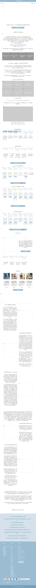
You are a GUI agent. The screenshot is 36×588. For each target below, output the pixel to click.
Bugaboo (12, 562)
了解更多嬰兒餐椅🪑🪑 (18, 205)
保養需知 (4, 550)
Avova (11, 553)
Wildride (12, 560)
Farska (11, 548)
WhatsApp (19, 549)
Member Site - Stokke (21, 550)
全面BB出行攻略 (13, 574)
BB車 (11, 566)
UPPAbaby (12, 561)
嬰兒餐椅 (12, 565)
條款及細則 (4, 551)
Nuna (11, 551)
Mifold (11, 555)
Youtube (19, 548)
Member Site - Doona (21, 551)
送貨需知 (4, 549)
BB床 (11, 568)
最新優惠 (4, 554)
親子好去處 (12, 575)
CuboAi (12, 549)
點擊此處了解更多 (18, 27)
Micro (11, 556)
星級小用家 (12, 573)
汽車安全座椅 (12, 567)
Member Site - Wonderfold (21, 556)
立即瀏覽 (25, 251)
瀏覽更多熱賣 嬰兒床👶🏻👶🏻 (18, 162)
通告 (3, 555)
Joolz (11, 550)
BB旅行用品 (12, 572)
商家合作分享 (12, 576)
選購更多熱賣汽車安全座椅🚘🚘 (18, 229)
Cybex (11, 552)
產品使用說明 (5, 553)
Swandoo (12, 554)
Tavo (11, 564)
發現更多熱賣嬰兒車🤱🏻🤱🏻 (18, 183)
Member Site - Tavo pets (21, 560)
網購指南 (4, 548)
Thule (11, 563)
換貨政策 (4, 552)
